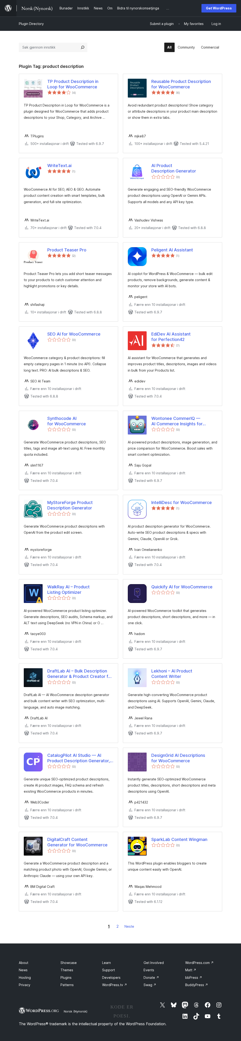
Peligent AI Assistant (172, 249)
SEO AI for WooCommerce (73, 334)
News (23, 970)
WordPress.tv (114, 985)
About (23, 963)
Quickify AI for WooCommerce (182, 586)
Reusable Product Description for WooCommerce (181, 84)
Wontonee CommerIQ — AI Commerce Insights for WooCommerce (177, 421)
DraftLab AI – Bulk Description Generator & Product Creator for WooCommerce (79, 673)
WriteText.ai (59, 165)
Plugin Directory (31, 24)
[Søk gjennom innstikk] (82, 47)
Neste (129, 926)
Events (149, 970)
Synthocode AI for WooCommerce (66, 421)
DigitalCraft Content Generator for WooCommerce (77, 842)
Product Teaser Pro (66, 249)
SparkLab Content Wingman (179, 839)
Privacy (24, 985)
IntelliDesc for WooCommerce (181, 502)
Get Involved (154, 963)
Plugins (66, 977)
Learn (106, 963)
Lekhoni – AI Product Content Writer (171, 673)
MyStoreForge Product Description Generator (70, 505)
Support (108, 970)
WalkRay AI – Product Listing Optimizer (68, 589)
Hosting (25, 977)
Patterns (67, 985)
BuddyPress (196, 985)
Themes (66, 970)
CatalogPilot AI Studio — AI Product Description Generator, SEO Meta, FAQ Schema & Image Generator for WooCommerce (79, 758)
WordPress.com (199, 963)
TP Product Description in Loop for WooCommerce (72, 84)
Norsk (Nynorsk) (75, 1011)
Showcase (68, 963)
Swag (150, 985)
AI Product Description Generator (173, 168)
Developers (111, 977)
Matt (190, 970)
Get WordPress (219, 8)
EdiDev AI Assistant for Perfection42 (171, 337)
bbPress (193, 977)
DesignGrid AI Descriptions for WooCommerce (178, 758)
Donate (151, 977)
